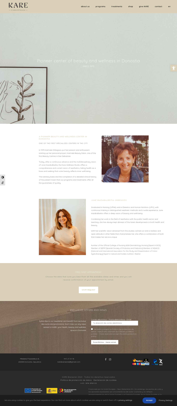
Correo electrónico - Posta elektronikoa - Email (111, 319)
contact (158, 6)
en (169, 6)
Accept (149, 400)
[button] (173, 68)
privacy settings (125, 400)
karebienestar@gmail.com (69, 362)
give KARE (144, 6)
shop (130, 6)
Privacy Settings (165, 400)
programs (100, 6)
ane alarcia (91, 383)
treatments (116, 6)
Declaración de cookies (105, 380)
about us (85, 6)
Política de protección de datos (76, 380)
